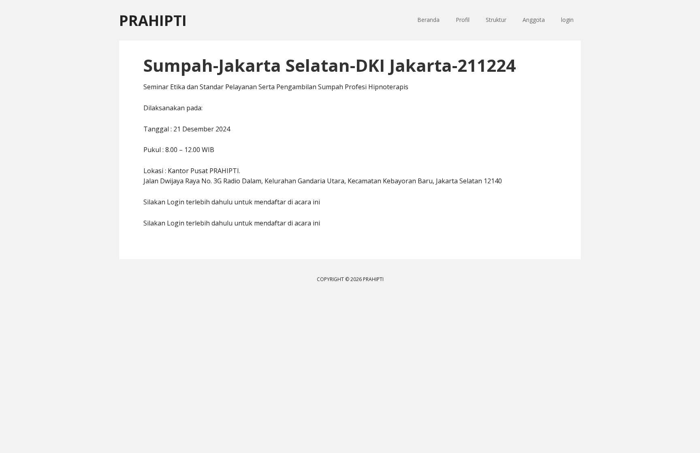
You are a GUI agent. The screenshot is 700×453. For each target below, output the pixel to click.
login (567, 20)
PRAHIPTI (153, 20)
